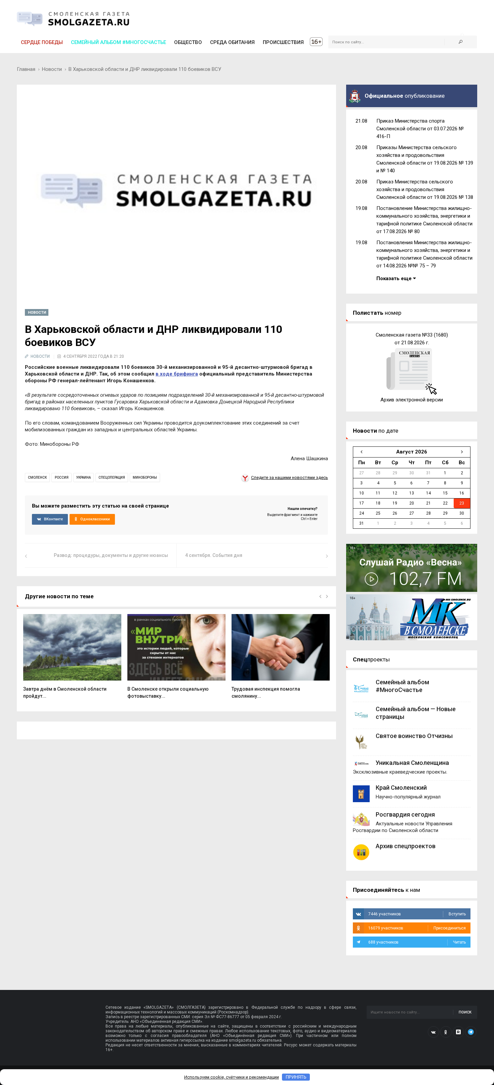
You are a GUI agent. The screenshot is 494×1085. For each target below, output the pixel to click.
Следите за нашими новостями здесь (289, 477)
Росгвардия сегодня (405, 814)
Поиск (465, 1012)
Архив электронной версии (411, 400)
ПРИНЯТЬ (296, 1077)
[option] (72, 660)
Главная (26, 69)
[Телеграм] (471, 1032)
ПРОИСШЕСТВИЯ (283, 42)
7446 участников (417, 914)
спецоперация (111, 477)
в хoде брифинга (177, 374)
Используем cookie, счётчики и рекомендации (231, 1077)
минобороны (145, 477)
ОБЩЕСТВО (188, 42)
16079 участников (417, 928)
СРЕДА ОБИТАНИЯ (232, 42)
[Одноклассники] (446, 1032)
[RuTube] (458, 1032)
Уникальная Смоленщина (412, 762)
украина (83, 477)
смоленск (37, 477)
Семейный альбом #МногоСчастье (118, 42)
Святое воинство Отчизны (414, 735)
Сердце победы (42, 42)
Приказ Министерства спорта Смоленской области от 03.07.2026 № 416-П (420, 128)
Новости (52, 69)
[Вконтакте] (433, 1032)
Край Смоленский (401, 787)
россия (62, 477)
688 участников (417, 942)
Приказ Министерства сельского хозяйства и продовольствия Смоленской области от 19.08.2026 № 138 (424, 189)
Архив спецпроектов (406, 846)
